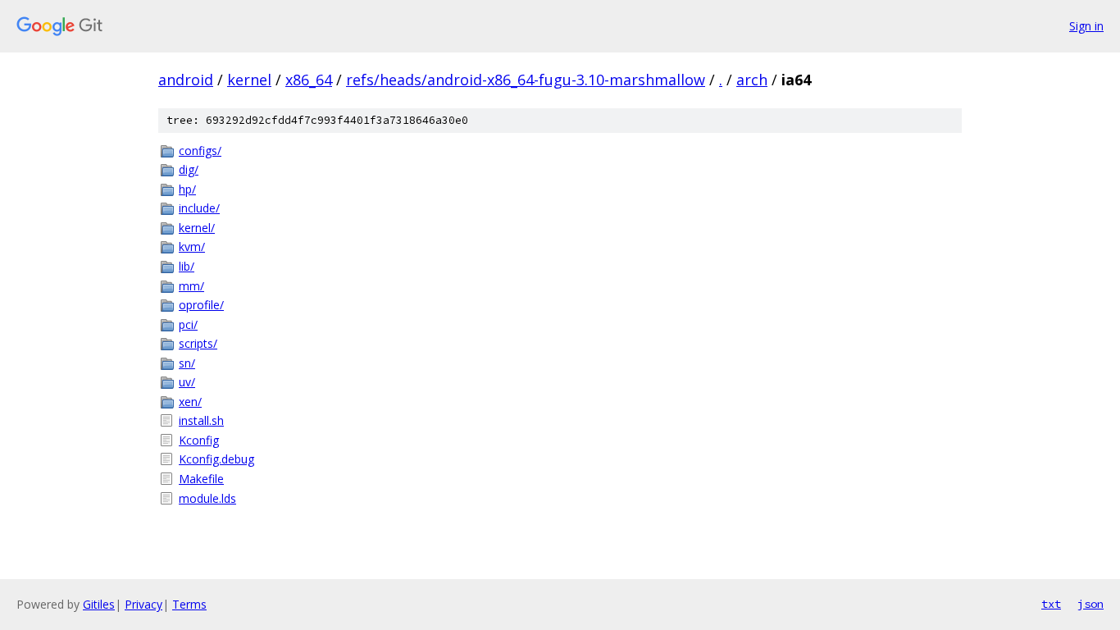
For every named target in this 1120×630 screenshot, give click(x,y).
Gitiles (99, 604)
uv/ (187, 382)
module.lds (207, 498)
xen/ (190, 401)
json (1090, 603)
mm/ (191, 286)
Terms (189, 604)
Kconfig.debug (216, 459)
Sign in (1086, 26)
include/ (199, 208)
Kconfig (199, 440)
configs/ (200, 150)
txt (1051, 603)
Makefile (201, 478)
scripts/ (198, 343)
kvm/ (192, 246)
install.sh (201, 420)
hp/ (187, 189)
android (185, 79)
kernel (249, 79)
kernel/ (197, 227)
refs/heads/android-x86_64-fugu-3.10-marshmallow (525, 79)
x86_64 (308, 79)
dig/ (188, 169)
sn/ (187, 363)
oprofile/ (201, 305)
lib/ (186, 266)
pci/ (188, 324)
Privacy (143, 604)
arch (751, 79)
